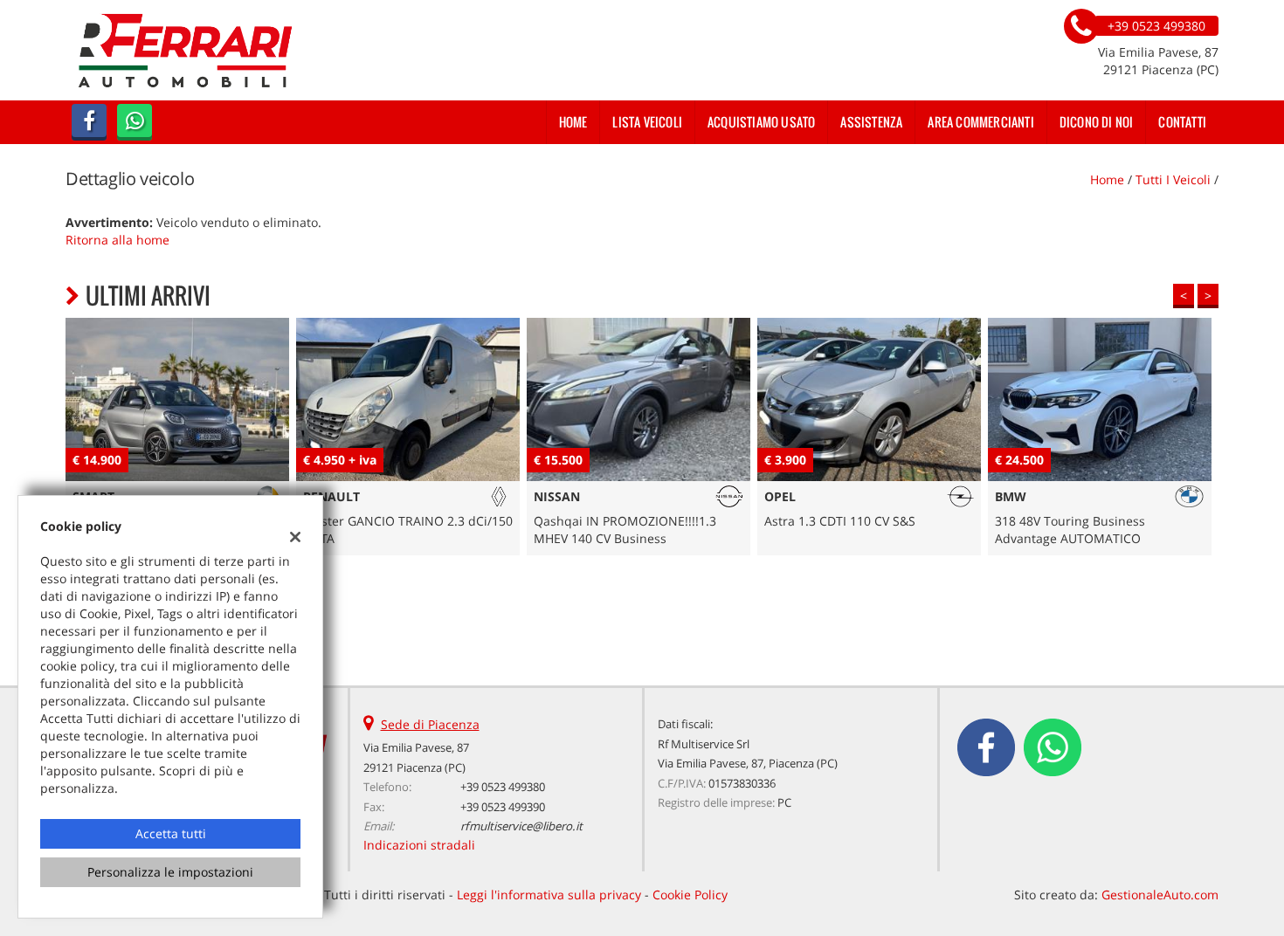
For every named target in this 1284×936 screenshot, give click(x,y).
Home (573, 122)
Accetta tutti (170, 833)
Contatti (1182, 122)
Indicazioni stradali (419, 844)
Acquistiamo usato (761, 122)
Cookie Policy (690, 894)
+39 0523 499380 (502, 787)
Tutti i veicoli (1173, 179)
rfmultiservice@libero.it (521, 826)
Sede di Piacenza (430, 724)
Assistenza (871, 122)
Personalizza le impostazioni (170, 872)
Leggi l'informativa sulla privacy (549, 894)
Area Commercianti (980, 122)
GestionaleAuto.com (1159, 894)
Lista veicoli (647, 122)
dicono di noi (1097, 122)
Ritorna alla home (117, 239)
